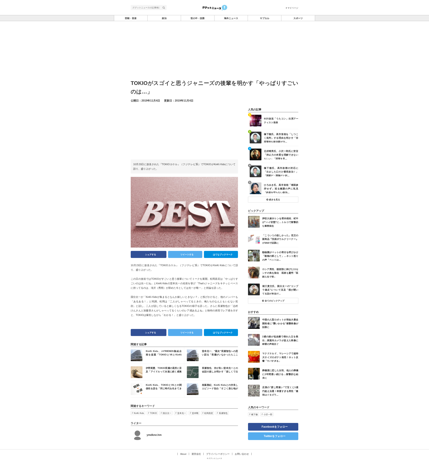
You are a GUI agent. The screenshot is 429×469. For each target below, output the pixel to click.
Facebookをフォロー (275, 426)
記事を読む (157, 355)
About (183, 454)
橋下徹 (254, 414)
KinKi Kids (139, 413)
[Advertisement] (214, 46)
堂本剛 (195, 413)
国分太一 (167, 413)
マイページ (292, 8)
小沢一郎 (268, 414)
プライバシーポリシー (218, 454)
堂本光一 (181, 413)
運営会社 (196, 454)
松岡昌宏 (208, 413)
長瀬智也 (223, 413)
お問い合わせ (242, 454)
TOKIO (153, 413)
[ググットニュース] (214, 7)
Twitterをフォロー (275, 436)
